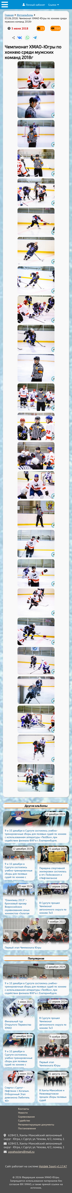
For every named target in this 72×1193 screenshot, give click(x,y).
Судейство (24, 1120)
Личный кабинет (35, 4)
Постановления (27, 1128)
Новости (23, 1112)
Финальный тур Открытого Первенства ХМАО (18, 1025)
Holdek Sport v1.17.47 (53, 1166)
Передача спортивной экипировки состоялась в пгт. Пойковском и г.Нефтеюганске (52, 873)
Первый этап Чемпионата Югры (23, 947)
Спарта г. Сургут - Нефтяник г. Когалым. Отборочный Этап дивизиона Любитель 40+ (17, 1094)
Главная (9, 15)
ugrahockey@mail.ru (21, 1151)
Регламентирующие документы (36, 1124)
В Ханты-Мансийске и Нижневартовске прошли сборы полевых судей (52, 1095)
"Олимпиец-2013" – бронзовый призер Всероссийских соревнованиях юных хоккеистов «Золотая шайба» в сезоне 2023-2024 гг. (18, 910)
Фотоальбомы (25, 15)
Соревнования (26, 1116)
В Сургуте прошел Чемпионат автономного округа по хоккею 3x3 (52, 907)
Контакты (23, 1109)
